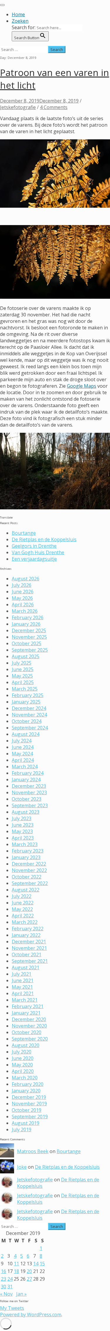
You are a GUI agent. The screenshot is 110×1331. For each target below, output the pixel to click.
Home (18, 14)
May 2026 (22, 598)
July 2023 (21, 818)
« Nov (6, 1294)
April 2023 (23, 838)
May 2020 (22, 1064)
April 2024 (23, 760)
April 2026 (23, 604)
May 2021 (22, 987)
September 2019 (30, 1116)
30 (3, 1286)
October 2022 (26, 876)
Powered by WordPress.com (30, 1314)
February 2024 (27, 773)
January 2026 (26, 624)
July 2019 (21, 1129)
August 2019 (25, 1123)
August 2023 (25, 812)
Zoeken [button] (20, 21)
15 (42, 1263)
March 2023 (25, 844)
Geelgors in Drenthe (34, 546)
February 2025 (27, 695)
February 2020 (27, 1084)
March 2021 (25, 1000)
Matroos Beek (32, 1151)
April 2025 (23, 682)
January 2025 (26, 701)
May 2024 (22, 753)
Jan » (21, 1294)
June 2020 (22, 1058)
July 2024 (21, 740)
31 (10, 1286)
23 (3, 1279)
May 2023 (22, 831)
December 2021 (29, 941)
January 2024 (26, 779)
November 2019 (29, 1103)
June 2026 (22, 591)
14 (35, 1263)
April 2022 (23, 915)
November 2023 (29, 792)
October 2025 (26, 643)
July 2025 (21, 663)
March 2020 (25, 1077)
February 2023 (27, 851)
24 (10, 1279)
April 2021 (23, 993)
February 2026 (27, 617)
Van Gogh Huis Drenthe (38, 552)
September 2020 (30, 1039)
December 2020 (29, 1019)
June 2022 (22, 902)
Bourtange (24, 533)
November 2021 (29, 948)
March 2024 (25, 766)
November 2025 (29, 637)
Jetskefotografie (18, 107)
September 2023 (30, 805)
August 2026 (25, 578)
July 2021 (21, 974)
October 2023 (26, 799)
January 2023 (26, 857)
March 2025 (25, 689)
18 (16, 1271)
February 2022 (27, 928)
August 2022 (25, 889)
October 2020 (26, 1032)
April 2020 (23, 1071)
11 (16, 1263)
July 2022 (21, 896)
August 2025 (25, 656)
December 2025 (29, 630)
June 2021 (22, 980)
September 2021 (30, 961)
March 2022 (25, 922)
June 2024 (22, 747)
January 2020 (26, 1090)
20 (29, 1271)
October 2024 (26, 721)
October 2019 (26, 1110)
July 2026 (21, 585)
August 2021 (25, 967)
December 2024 (29, 708)
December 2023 (29, 786)
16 (3, 1271)
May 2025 (22, 676)
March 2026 (25, 611)
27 (29, 1279)
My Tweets (12, 1308)
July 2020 (21, 1051)
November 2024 (29, 714)
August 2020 (25, 1045)
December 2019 (29, 1097)
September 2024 (30, 727)
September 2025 (30, 650)
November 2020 (29, 1026)
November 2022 (29, 870)
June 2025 (22, 669)
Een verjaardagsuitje (34, 559)
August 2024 (25, 734)
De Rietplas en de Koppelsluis (44, 539)
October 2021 (26, 954)
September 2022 (30, 883)
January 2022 (26, 935)
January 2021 (26, 1013)
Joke (22, 1167)
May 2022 (22, 909)
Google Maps (81, 386)
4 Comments (53, 107)
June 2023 (22, 825)
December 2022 (29, 864)
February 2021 (27, 1006)
